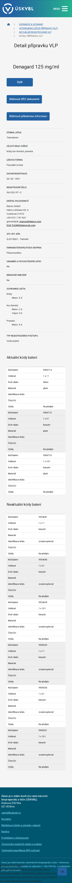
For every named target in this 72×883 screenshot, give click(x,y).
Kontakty (6, 819)
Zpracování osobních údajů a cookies (21, 844)
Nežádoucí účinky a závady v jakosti (20, 825)
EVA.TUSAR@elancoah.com (21, 225)
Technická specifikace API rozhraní (20, 850)
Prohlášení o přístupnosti (15, 837)
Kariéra (5, 831)
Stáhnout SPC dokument (24, 99)
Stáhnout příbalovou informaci (28, 116)
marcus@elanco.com (30, 221)
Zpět (20, 82)
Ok (62, 871)
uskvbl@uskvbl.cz (11, 812)
